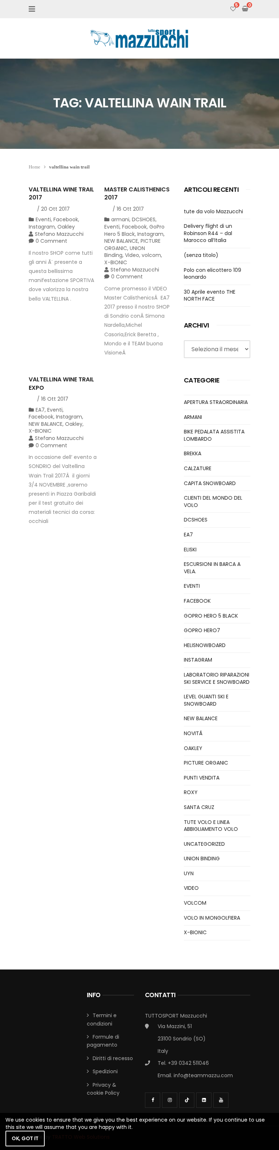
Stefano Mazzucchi (59, 234)
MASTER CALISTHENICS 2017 (137, 193)
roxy (191, 792)
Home (34, 167)
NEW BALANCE (121, 241)
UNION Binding (202, 858)
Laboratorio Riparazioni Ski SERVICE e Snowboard (217, 678)
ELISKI (190, 549)
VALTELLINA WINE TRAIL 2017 (61, 193)
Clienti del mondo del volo (213, 501)
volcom (151, 255)
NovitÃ (194, 733)
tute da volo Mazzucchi (213, 211)
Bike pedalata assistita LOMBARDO (214, 435)
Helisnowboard (205, 645)
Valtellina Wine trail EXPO (61, 383)
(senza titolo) (201, 255)
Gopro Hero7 (202, 630)
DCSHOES (143, 219)
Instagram (42, 226)
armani (120, 219)
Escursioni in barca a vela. (212, 567)
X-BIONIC (115, 262)
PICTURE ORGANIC (206, 762)
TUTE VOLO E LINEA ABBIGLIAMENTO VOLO (211, 825)
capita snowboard (210, 483)
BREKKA (192, 453)
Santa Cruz (199, 807)
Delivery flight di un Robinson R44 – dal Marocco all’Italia (208, 233)
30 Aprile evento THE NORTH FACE (209, 295)
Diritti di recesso (113, 1058)
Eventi (43, 219)
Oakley (66, 226)
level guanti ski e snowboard (206, 700)
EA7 (40, 409)
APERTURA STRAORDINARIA (216, 402)
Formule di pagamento (103, 1040)
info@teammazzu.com (203, 1075)
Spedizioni (105, 1071)
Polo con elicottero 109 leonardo (212, 273)
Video (132, 255)
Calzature (197, 468)
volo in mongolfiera (212, 917)
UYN (189, 873)
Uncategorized (204, 844)
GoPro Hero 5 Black (134, 230)
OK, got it (25, 1138)
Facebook (65, 219)
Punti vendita (201, 777)
